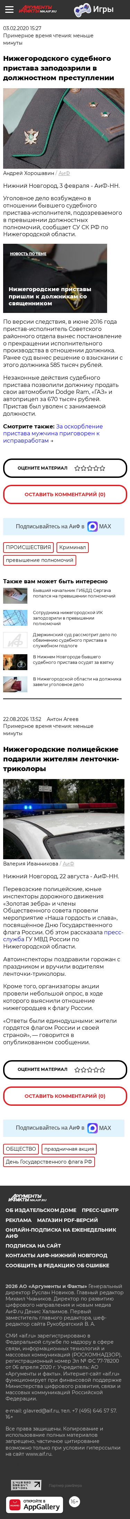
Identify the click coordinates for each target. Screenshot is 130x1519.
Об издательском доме (41, 1210)
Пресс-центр (100, 1210)
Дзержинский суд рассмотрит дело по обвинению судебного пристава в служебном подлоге (75, 640)
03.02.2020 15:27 (22, 28)
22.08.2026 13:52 (22, 719)
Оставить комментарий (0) (65, 494)
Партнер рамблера (65, 1485)
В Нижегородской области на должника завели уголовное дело (77, 681)
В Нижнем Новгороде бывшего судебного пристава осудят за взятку (73, 659)
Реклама (19, 1220)
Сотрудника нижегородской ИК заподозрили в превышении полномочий (68, 618)
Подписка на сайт (33, 1246)
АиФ (64, 173)
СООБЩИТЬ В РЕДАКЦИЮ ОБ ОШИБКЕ (57, 1265)
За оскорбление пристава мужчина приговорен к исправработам (53, 433)
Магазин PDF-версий (67, 1220)
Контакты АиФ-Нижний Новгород (56, 1255)
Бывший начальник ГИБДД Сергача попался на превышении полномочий (74, 593)
